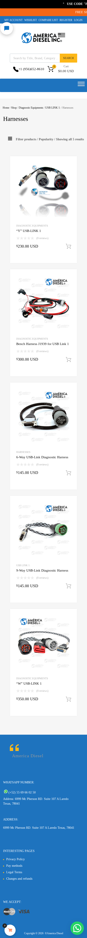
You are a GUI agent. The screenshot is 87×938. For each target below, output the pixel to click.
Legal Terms (14, 872)
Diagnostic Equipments (31, 107)
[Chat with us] (6, 28)
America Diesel (28, 755)
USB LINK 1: (52, 107)
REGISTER (66, 20)
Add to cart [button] (68, 246)
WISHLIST (30, 20)
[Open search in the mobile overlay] (43, 58)
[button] (77, 928)
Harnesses (23, 452)
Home (6, 107)
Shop (14, 107)
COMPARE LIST (48, 20)
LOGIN (78, 20)
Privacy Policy (15, 859)
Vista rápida (26, 259)
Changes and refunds (19, 878)
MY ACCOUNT (13, 20)
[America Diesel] (43, 44)
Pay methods (14, 865)
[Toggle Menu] (81, 85)
